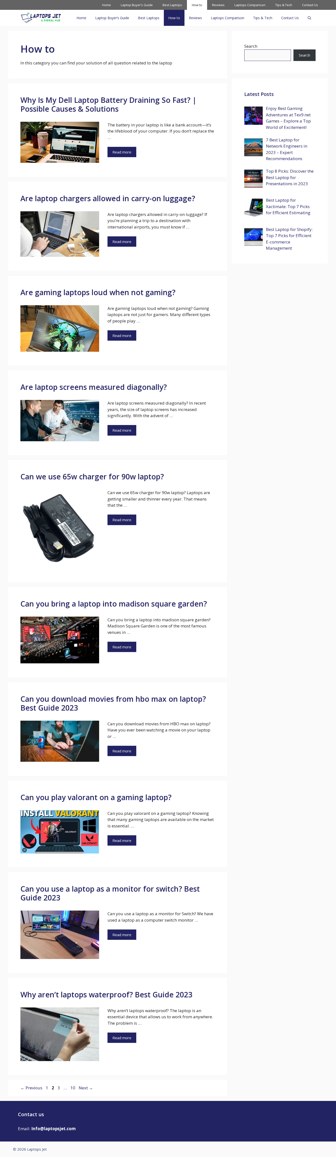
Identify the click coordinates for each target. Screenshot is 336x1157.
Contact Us (310, 5)
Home (106, 5)
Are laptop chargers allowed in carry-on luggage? (107, 198)
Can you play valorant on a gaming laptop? (95, 797)
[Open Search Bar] (309, 18)
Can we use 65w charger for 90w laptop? (92, 477)
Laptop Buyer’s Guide (137, 5)
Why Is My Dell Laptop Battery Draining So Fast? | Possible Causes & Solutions (108, 104)
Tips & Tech (283, 5)
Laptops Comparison (249, 5)
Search (250, 46)
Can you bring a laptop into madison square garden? (113, 604)
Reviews (218, 5)
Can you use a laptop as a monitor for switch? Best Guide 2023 (110, 893)
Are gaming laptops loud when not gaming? (97, 292)
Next (86, 1088)
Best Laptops (172, 5)
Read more (121, 152)
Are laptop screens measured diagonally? (93, 387)
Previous (31, 1088)
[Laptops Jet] (40, 18)
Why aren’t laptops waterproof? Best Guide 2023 (106, 995)
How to (197, 5)
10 (73, 1088)
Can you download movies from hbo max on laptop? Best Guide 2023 (113, 703)
